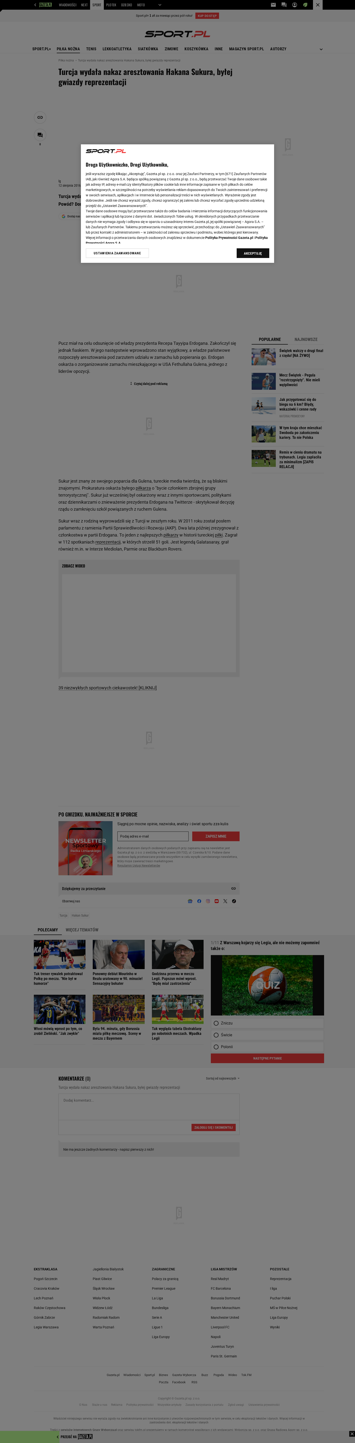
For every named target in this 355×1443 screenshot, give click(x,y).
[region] (177, 203)
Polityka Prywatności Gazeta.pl (229, 238)
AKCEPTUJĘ (253, 253)
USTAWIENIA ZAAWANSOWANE (117, 253)
